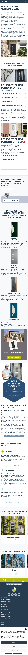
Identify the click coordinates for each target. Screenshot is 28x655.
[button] (26, 628)
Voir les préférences (14, 650)
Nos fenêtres (4, 611)
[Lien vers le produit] (13, 565)
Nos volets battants (5, 618)
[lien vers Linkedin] (9, 594)
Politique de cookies (8, 653)
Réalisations (4, 626)
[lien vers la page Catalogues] (4, 580)
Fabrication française (6, 601)
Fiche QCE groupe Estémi (7, 604)
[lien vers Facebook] (12, 594)
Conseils (3, 622)
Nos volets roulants (5, 616)
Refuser (14, 646)
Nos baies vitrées (5, 614)
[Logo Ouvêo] (4, 1)
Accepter (14, 642)
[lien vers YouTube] (19, 594)
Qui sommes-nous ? (5, 599)
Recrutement (4, 606)
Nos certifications (5, 603)
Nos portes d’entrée (5, 613)
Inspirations (4, 624)
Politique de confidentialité (17, 653)
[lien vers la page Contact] (23, 580)
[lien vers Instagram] (15, 594)
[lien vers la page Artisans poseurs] (14, 580)
